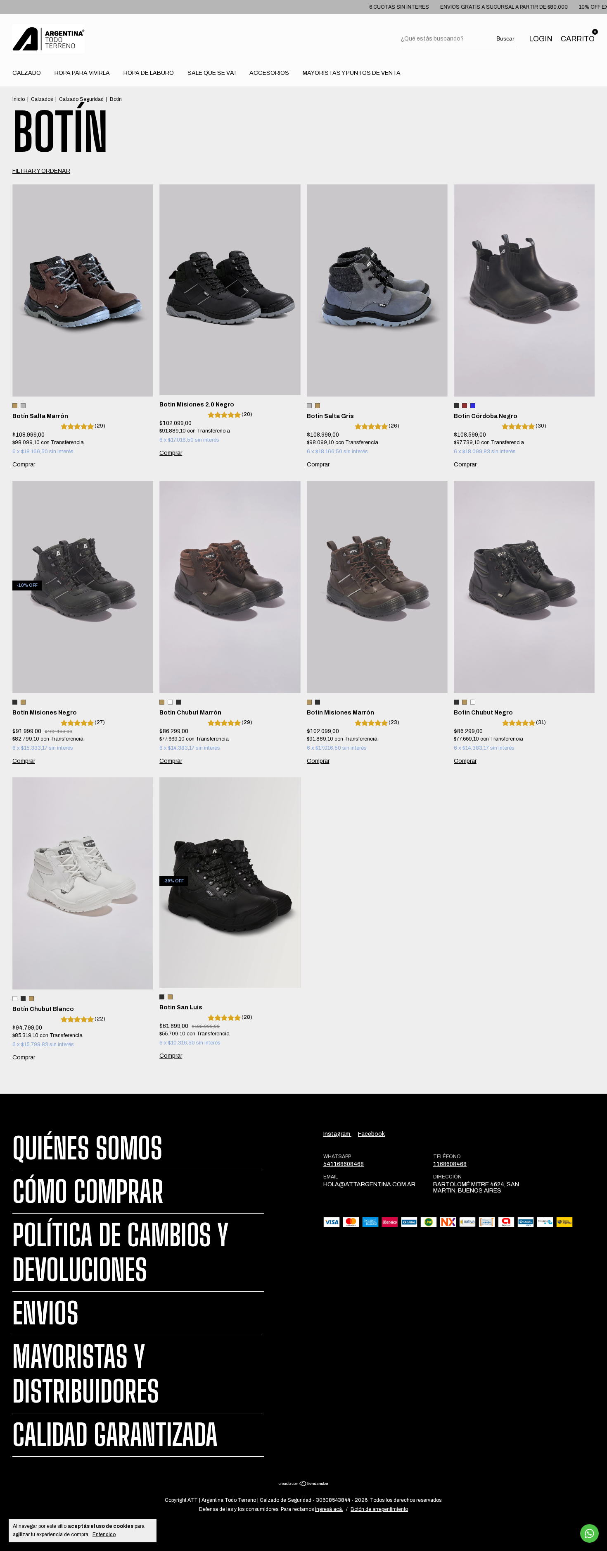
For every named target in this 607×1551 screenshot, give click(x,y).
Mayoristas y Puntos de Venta (352, 73)
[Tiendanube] (304, 1485)
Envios (45, 1313)
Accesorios (269, 73)
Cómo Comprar (88, 1191)
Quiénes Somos (87, 1148)
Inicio (18, 99)
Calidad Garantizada (115, 1434)
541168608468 (343, 1164)
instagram (337, 1134)
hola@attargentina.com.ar (369, 1184)
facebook (371, 1134)
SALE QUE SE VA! (211, 73)
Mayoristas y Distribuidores (85, 1374)
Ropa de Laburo (148, 73)
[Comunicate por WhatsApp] (589, 1533)
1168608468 (450, 1164)
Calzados (42, 99)
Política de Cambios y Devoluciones (120, 1252)
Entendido (104, 1534)
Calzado (26, 73)
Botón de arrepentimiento (379, 1509)
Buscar (505, 38)
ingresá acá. (329, 1509)
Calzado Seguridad (81, 99)
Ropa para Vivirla (82, 73)
